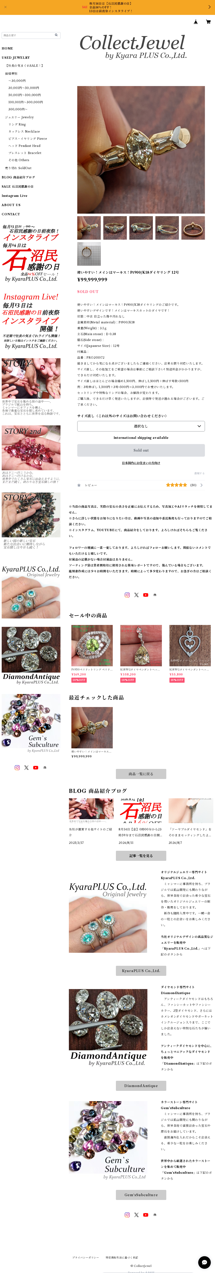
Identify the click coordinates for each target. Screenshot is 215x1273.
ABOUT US (11, 205)
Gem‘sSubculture (141, 1195)
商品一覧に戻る (141, 774)
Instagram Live (15, 196)
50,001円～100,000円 (24, 95)
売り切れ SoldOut (18, 168)
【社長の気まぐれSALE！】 (25, 66)
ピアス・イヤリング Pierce (27, 139)
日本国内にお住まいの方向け (141, 463)
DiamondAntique (141, 1086)
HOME (7, 48)
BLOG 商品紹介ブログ (18, 177)
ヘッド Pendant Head (24, 146)
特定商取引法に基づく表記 (122, 1257)
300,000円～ (18, 109)
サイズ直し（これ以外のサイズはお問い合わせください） (123, 416)
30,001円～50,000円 (23, 88)
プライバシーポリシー (85, 1257)
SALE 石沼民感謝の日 (18, 186)
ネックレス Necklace (24, 131)
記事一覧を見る (141, 856)
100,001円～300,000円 (25, 102)
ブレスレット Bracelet (24, 153)
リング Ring (17, 124)
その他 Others (18, 160)
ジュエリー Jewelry (19, 117)
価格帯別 (11, 74)
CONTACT (11, 214)
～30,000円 (17, 81)
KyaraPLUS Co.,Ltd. (141, 971)
